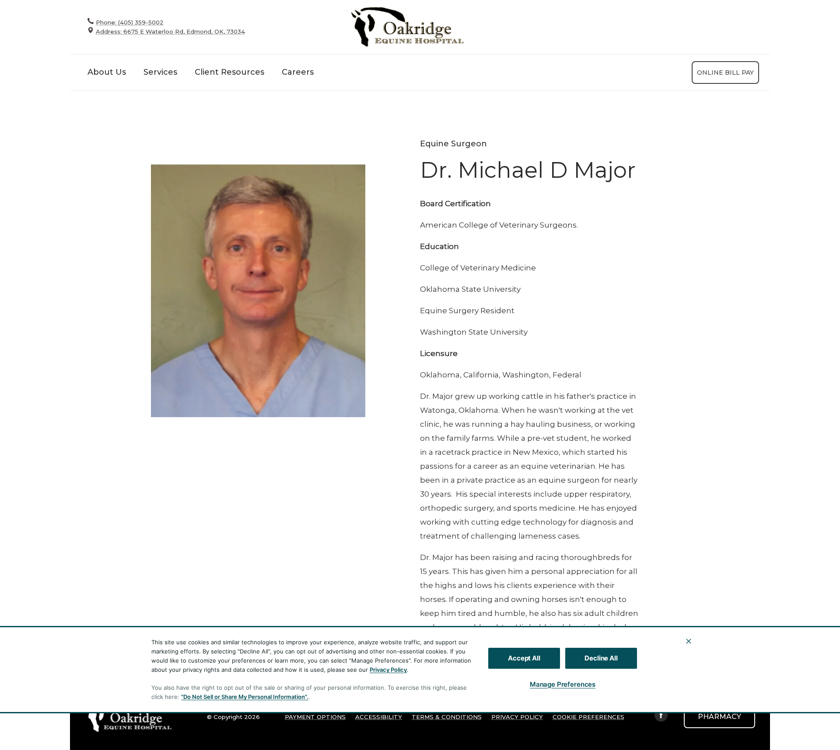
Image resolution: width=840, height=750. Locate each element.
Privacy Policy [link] (517, 716)
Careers (298, 72)
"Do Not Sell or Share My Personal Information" (244, 696)
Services (160, 72)
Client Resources (229, 72)
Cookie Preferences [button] (588, 716)
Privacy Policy (388, 669)
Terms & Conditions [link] (447, 716)
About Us (107, 72)
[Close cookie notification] (688, 641)
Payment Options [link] (315, 716)
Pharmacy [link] (719, 716)
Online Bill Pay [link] (725, 72)
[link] (407, 26)
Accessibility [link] (378, 716)
